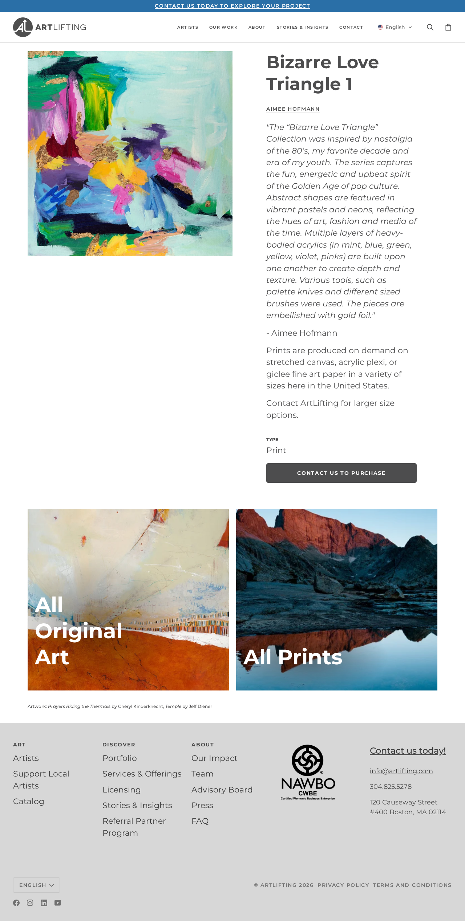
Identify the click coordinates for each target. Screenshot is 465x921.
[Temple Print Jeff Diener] (336, 599)
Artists (26, 758)
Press (202, 805)
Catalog (28, 801)
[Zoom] (130, 153)
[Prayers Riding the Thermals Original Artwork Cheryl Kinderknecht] (128, 599)
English (32, 885)
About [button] (202, 744)
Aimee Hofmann (293, 109)
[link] (341, 473)
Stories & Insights (137, 805)
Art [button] (19, 744)
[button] (188, 27)
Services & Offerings (142, 773)
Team (202, 773)
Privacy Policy (343, 885)
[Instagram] (30, 903)
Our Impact (214, 758)
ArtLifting (278, 885)
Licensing (121, 789)
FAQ (200, 821)
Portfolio (119, 758)
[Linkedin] (44, 903)
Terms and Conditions (412, 885)
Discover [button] (119, 744)
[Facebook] (16, 903)
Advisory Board (222, 789)
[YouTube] (57, 903)
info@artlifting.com (401, 771)
